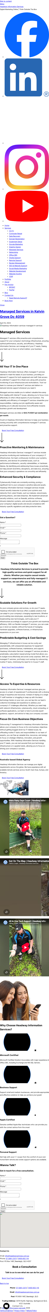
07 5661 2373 (11, 1259)
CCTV (11, 231)
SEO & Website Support (18, 266)
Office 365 (13, 255)
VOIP (11, 276)
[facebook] (27, 57)
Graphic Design (15, 247)
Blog (6, 293)
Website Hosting (15, 274)
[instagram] (27, 189)
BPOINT (12, 287)
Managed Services (16, 250)
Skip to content (6, 1)
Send (2, 558)
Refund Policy (31, 1311)
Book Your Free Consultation (13, 430)
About (7, 282)
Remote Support (15, 260)
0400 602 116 (23, 1259)
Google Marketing (16, 244)
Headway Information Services (13, 1308)
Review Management (17, 263)
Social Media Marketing (18, 268)
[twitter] (27, 143)
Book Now (9, 301)
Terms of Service (6, 1311)
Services (8, 228)
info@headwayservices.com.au (17, 1256)
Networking (13, 252)
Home (7, 225)
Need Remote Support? (18, 298)
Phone (3, 533)
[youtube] (27, 221)
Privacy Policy (19, 1311)
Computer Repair (15, 234)
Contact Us (9, 295)
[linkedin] (27, 96)
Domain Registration (16, 239)
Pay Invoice (9, 285)
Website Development (17, 271)
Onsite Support (15, 258)
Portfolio (8, 279)
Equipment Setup (15, 242)
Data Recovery (14, 236)
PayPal (11, 290)
